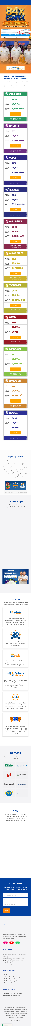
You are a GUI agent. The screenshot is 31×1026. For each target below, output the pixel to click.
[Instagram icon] (19, 1020)
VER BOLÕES (15, 114)
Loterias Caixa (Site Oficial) (12, 977)
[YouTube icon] (16, 1020)
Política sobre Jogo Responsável (13, 981)
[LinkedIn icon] (17, 1020)
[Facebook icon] (13, 1020)
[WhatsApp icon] (11, 1020)
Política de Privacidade (11, 979)
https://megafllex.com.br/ (11, 962)
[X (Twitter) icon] (14, 1020)
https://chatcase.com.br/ (15, 960)
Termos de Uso (8, 983)
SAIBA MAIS (15, 401)
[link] (15, 487)
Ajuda (5, 975)
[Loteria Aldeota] (15, 2)
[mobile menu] (29, 2)
